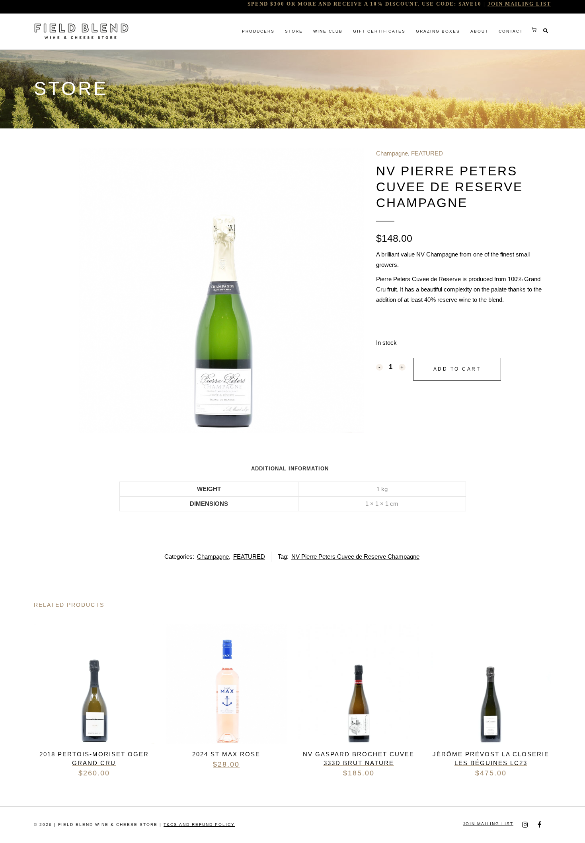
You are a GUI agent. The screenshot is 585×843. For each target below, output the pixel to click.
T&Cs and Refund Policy (199, 824)
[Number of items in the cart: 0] (534, 30)
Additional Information (290, 469)
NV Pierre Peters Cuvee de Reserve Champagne (355, 556)
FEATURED (427, 153)
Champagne (392, 153)
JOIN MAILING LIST (519, 4)
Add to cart (457, 369)
